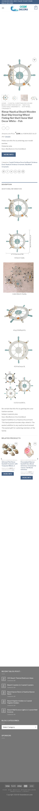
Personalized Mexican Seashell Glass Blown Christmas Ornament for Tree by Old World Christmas (28, 465)
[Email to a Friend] (15, 171)
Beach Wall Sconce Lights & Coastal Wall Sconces (22, 711)
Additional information (12, 189)
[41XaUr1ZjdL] (18, 241)
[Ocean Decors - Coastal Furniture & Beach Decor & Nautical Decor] (19, 8)
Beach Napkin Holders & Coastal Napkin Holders (19, 702)
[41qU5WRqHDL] (18, 313)
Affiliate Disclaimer (28, 790)
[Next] (34, 75)
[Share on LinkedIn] (23, 171)
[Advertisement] (19, 32)
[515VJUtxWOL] (18, 386)
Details (7, 137)
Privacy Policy (15, 791)
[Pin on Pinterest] (19, 171)
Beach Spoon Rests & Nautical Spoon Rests (21, 693)
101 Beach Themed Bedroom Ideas (20, 678)
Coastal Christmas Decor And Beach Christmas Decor (17, 104)
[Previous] (5, 75)
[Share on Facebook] (7, 171)
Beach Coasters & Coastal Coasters (20, 685)
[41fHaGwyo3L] (18, 350)
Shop (10, 790)
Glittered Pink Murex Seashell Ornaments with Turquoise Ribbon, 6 (10, 464)
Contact (25, 791)
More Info (9, 154)
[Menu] (3, 8)
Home (4, 103)
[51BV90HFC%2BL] (18, 277)
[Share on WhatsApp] (3, 171)
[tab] (19, 184)
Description (7, 184)
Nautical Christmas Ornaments (16, 106)
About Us (16, 790)
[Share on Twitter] (11, 171)
